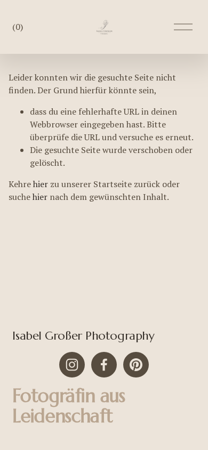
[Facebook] (104, 364)
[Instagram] (72, 364)
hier (40, 184)
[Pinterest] (136, 364)
